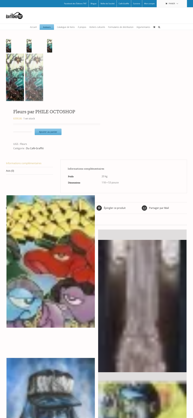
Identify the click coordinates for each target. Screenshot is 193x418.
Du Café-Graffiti (35, 148)
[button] (159, 27)
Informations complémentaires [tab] (23, 163)
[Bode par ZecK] (50, 261)
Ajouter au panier (48, 131)
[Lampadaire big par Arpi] (142, 306)
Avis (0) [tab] (10, 170)
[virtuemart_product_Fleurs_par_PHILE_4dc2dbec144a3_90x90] (16, 46)
